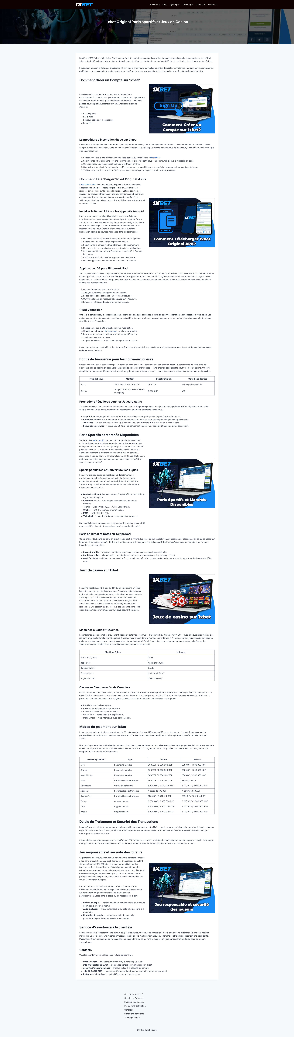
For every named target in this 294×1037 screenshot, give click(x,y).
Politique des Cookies (134, 1002)
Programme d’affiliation (135, 1006)
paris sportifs (98, 440)
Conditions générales (134, 1014)
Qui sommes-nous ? (133, 994)
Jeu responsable (132, 1018)
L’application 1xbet (87, 185)
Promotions (155, 4)
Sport (164, 4)
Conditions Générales (134, 998)
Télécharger (187, 4)
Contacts (128, 1010)
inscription (212, 4)
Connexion (200, 4)
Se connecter (111, 331)
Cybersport (175, 4)
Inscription (155, 158)
